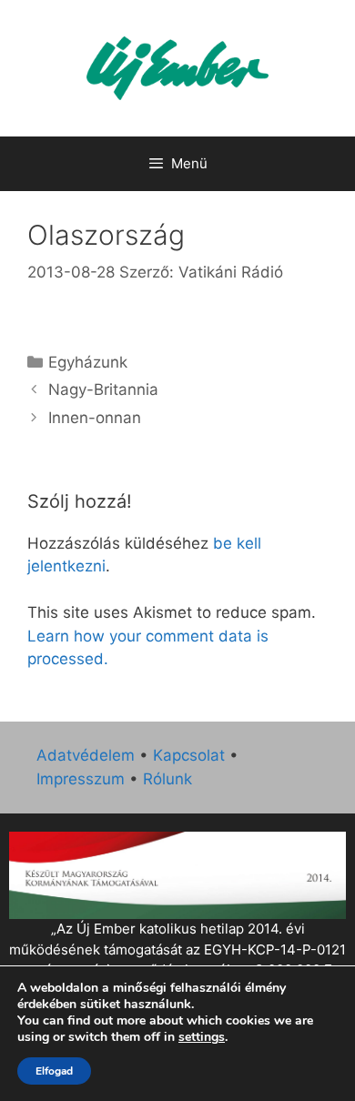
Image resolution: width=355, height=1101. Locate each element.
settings (201, 1037)
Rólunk (167, 779)
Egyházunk (87, 362)
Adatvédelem (85, 755)
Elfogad (54, 1071)
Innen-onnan (94, 418)
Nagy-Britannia (103, 389)
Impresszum (80, 779)
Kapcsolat (189, 755)
